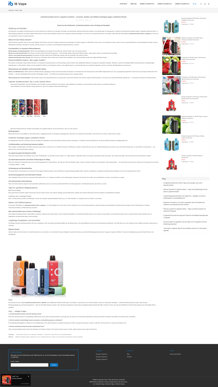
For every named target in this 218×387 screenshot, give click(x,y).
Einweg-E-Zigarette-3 (101, 359)
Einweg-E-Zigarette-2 (101, 356)
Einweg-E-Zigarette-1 (101, 354)
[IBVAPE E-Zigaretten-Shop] (17, 5)
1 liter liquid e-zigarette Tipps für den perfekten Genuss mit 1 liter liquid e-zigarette (185, 229)
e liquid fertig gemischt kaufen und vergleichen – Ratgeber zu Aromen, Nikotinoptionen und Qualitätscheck (184, 197)
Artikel (16, 10)
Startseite (123, 4)
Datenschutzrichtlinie (175, 354)
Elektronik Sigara (100, 384)
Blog (194, 4)
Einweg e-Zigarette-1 (182, 4)
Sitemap (129, 356)
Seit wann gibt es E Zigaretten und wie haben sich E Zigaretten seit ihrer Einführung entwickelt (185, 223)
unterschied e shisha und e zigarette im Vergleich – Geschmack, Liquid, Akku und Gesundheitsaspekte (43, 334)
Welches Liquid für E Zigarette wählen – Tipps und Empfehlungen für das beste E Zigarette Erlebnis (185, 190)
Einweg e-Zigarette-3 (147, 4)
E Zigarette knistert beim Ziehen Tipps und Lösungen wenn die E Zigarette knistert (183, 184)
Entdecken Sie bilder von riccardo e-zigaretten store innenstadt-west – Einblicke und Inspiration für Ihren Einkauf (184, 203)
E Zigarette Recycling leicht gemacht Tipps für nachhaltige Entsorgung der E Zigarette (185, 216)
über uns (133, 4)
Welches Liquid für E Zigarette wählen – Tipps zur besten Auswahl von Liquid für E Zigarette (184, 210)
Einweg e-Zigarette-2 (165, 4)
